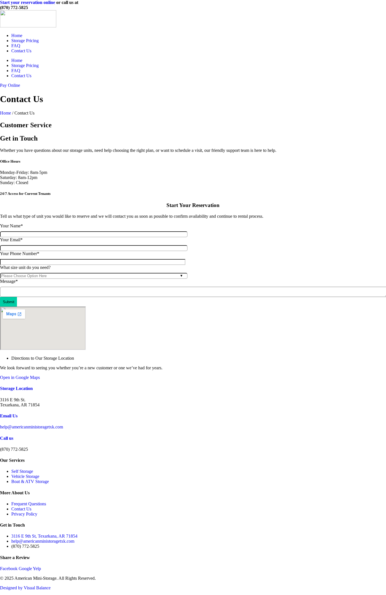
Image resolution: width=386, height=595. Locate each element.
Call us (6, 438)
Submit (8, 302)
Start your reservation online (27, 2)
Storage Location (16, 388)
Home (16, 35)
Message (9, 281)
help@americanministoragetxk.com (31, 426)
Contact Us (21, 50)
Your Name (11, 225)
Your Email (11, 239)
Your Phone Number (19, 253)
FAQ (15, 45)
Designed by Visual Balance (25, 587)
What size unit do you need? (25, 267)
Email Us (9, 415)
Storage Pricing (25, 40)
